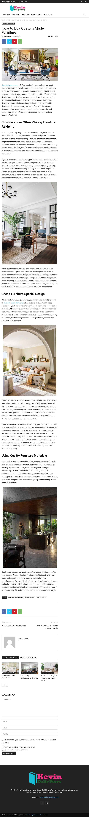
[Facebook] (82, 1)
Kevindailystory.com (10, 85)
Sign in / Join (23, 1)
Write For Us (47, 14)
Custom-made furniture (13, 303)
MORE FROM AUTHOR (28, 658)
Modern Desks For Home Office (14, 626)
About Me (25, 14)
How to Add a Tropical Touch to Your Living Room (49, 678)
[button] (84, 14)
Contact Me (16, 14)
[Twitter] (85, 1)
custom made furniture (15, 597)
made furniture (41, 597)
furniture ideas (29, 597)
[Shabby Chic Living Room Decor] (10, 668)
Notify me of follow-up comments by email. (19, 747)
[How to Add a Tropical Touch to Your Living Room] (49, 668)
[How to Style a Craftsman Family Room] (29, 668)
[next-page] (6, 685)
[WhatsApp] (20, 41)
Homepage (6, 14)
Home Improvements (14, 20)
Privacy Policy (36, 14)
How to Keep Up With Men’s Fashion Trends (47, 627)
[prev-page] (3, 685)
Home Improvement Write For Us (37, 815)
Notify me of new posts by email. (16, 750)
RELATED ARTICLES (10, 658)
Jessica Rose (7, 36)
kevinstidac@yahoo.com (49, 797)
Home (4, 20)
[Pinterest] (14, 41)
